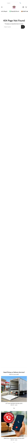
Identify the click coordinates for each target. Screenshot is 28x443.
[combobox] (13, 3)
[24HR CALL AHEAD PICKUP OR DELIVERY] (14, 424)
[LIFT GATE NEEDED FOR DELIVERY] (14, 389)
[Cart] (26, 7)
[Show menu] (1, 7)
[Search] (23, 27)
